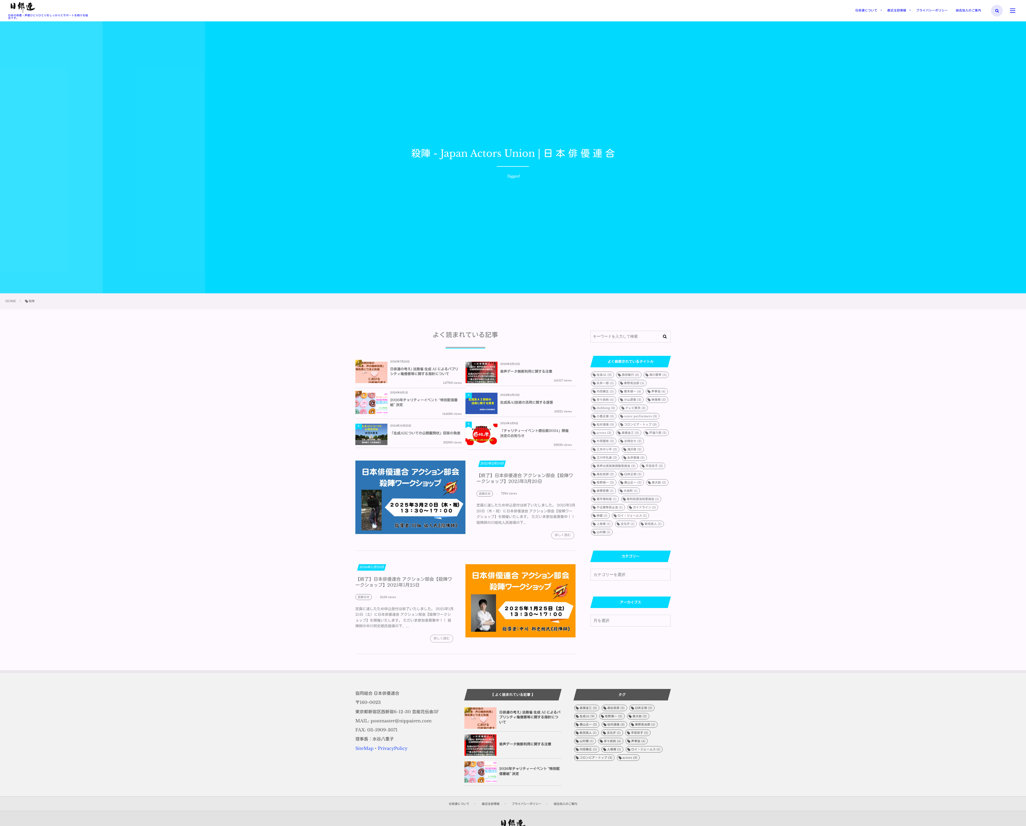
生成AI (604, 375)
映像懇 (659, 400)
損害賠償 (605, 491)
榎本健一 (632, 391)
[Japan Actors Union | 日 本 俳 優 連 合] (22, 7)
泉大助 (659, 482)
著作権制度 (606, 499)
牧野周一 (605, 482)
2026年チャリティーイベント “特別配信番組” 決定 (424, 402)
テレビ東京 (635, 408)
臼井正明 (633, 474)
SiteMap (364, 748)
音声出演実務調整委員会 (616, 466)
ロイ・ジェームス (632, 515)
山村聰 (603, 532)
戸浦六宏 (658, 433)
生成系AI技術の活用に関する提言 (526, 402)
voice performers (640, 416)
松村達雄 (605, 424)
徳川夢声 (657, 375)
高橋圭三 (630, 433)
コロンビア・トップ (640, 424)
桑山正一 (633, 482)
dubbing (606, 408)
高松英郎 (605, 474)
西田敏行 (630, 375)
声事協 (658, 391)
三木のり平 (607, 449)
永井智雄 (636, 457)
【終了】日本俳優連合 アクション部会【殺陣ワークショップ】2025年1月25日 (403, 582)
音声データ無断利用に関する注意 (526, 371)
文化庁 (627, 524)
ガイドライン (644, 507)
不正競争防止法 (610, 507)
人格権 (603, 524)
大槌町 (630, 491)
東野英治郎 (634, 383)
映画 (602, 515)
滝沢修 (634, 449)
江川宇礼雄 (607, 457)
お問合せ (633, 441)
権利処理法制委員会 (643, 499)
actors (604, 433)
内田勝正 (605, 391)
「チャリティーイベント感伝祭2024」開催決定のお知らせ (534, 433)
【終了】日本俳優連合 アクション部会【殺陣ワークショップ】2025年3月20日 (524, 478)
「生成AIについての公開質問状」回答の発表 (425, 433)
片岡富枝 (605, 441)
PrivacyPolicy (392, 748)
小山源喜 (632, 400)
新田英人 (653, 524)
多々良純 (605, 400)
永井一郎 (605, 383)
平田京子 (654, 466)
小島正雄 (605, 416)
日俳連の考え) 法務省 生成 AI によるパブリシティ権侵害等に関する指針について (424, 371)
